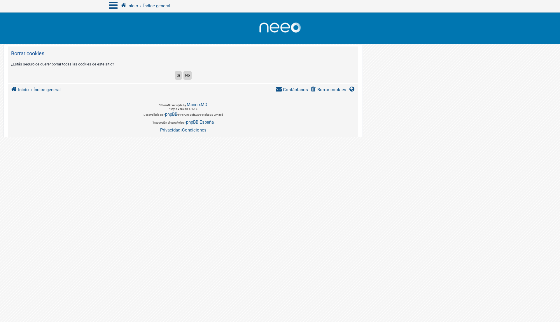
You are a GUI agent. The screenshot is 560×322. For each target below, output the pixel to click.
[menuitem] (328, 90)
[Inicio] (280, 28)
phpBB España (200, 122)
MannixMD (197, 104)
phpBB (171, 114)
